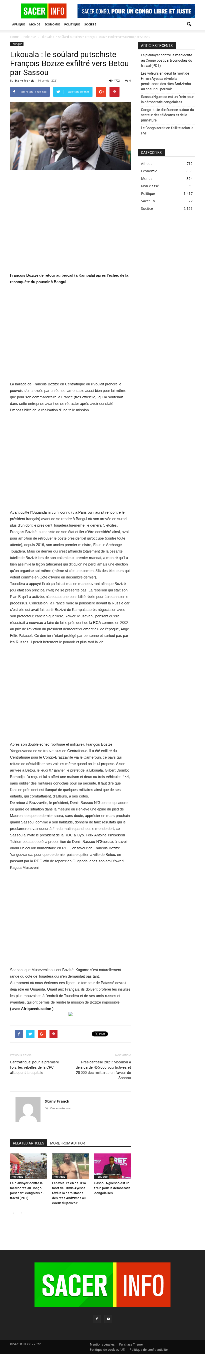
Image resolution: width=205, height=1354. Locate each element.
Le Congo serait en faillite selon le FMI (167, 130)
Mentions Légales (102, 1344)
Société (90, 24)
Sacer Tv (148, 201)
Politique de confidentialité (149, 1350)
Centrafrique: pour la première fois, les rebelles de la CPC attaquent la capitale (34, 1067)
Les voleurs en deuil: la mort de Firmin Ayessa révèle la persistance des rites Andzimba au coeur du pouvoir (69, 1193)
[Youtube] (108, 1319)
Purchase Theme (131, 1344)
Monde (34, 24)
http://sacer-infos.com (58, 1108)
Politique (72, 24)
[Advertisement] (70, 224)
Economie (52, 24)
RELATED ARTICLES (28, 1143)
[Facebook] (97, 1319)
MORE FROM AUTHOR (67, 1143)
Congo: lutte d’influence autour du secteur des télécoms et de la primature (167, 115)
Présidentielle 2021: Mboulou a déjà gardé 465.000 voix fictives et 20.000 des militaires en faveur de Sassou (103, 1070)
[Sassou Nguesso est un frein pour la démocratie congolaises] (112, 1166)
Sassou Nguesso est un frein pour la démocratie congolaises (112, 1188)
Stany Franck (24, 80)
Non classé (150, 186)
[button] (189, 24)
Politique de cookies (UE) (107, 1350)
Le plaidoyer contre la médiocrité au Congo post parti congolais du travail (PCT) (166, 60)
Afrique (18, 24)
